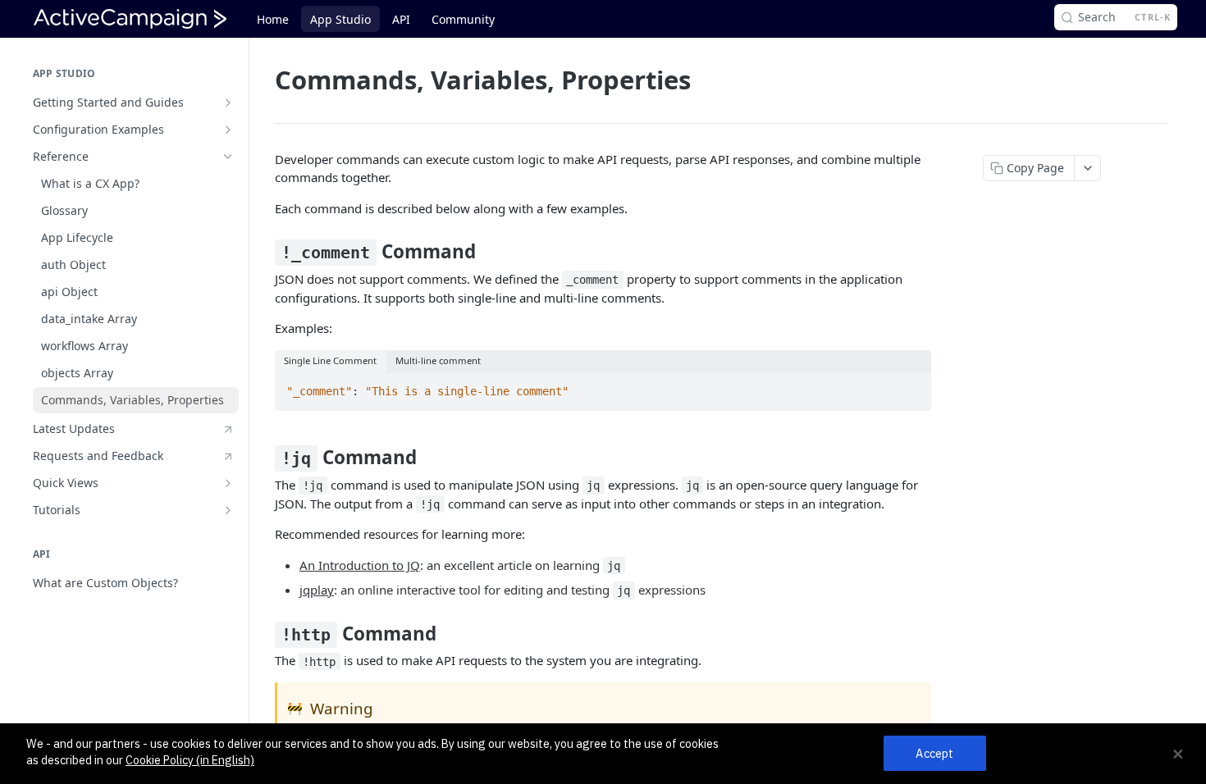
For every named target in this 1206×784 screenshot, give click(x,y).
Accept (934, 753)
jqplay (316, 589)
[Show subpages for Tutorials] (228, 510)
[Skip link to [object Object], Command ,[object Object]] (264, 251)
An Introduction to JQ (359, 565)
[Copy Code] (911, 387)
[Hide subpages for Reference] (228, 156)
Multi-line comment (438, 360)
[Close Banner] (1178, 753)
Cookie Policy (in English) (190, 760)
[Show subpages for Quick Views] (228, 483)
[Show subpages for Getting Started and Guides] (228, 102)
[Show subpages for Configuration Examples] (228, 129)
